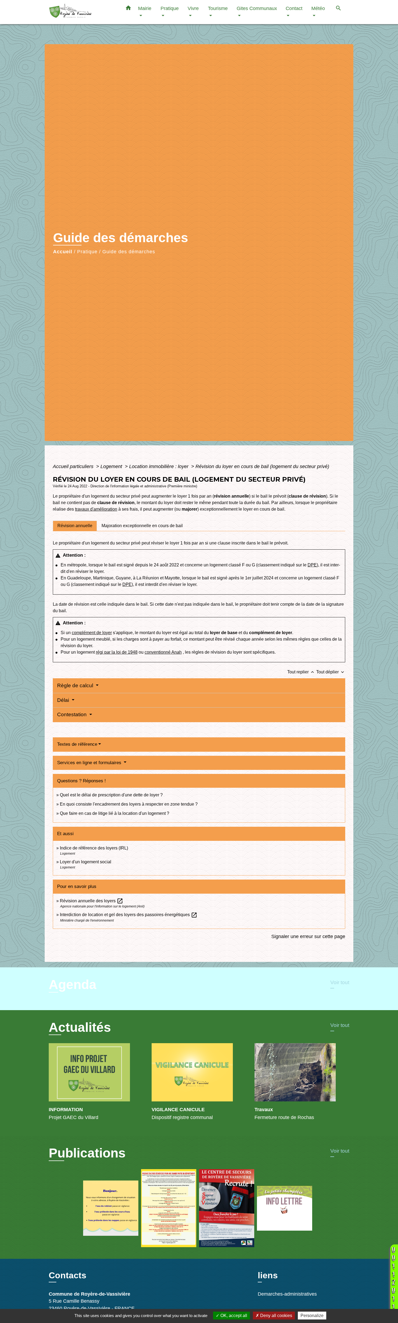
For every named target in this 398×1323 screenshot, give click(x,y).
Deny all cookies (275, 1315)
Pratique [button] (170, 8)
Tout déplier (330, 672)
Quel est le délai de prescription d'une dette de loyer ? (111, 795)
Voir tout (339, 982)
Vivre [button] (193, 8)
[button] (128, 8)
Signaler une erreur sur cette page (308, 936)
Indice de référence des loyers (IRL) (94, 848)
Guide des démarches (128, 251)
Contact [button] (294, 8)
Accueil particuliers (74, 466)
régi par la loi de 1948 (117, 652)
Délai (63, 700)
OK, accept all (233, 1315)
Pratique (87, 251)
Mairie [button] (144, 8)
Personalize (312, 1315)
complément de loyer (92, 632)
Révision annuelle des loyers (91, 901)
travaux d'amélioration (96, 509)
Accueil (62, 251)
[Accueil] (82, 12)
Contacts (67, 1275)
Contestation (72, 714)
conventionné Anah (163, 652)
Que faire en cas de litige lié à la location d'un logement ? (114, 813)
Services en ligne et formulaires (90, 762)
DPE (312, 565)
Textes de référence (77, 744)
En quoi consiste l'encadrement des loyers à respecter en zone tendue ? (129, 804)
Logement (111, 466)
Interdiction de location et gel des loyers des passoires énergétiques (128, 914)
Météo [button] (318, 8)
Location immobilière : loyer (159, 466)
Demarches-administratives (287, 1294)
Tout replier (301, 672)
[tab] (75, 526)
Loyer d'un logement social (85, 862)
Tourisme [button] (218, 8)
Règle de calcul (75, 685)
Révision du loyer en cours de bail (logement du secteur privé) (262, 466)
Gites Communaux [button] (257, 8)
